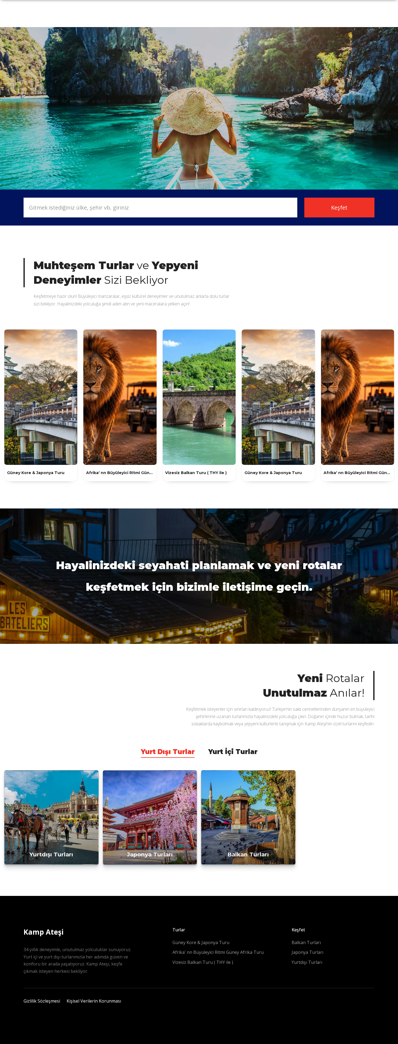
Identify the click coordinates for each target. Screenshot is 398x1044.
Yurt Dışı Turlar (168, 752)
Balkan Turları (306, 942)
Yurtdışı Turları (307, 962)
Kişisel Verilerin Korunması (94, 1001)
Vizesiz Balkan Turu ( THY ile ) (202, 962)
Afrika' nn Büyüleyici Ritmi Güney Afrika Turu (218, 952)
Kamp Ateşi (44, 932)
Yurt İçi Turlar (232, 752)
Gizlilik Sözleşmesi (42, 1001)
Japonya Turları (307, 952)
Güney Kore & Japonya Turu (200, 942)
